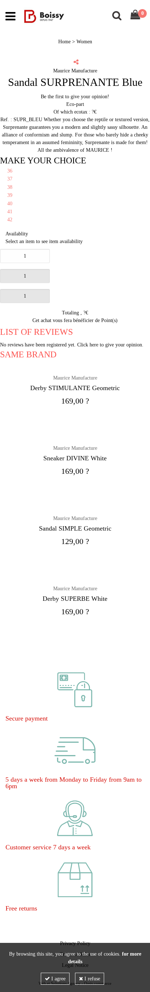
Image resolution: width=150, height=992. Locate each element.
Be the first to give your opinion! (75, 96)
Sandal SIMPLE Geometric (75, 528)
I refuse (91, 978)
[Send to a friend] (76, 62)
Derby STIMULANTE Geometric (75, 388)
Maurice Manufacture (75, 378)
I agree (58, 978)
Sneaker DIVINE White (75, 458)
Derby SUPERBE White (75, 598)
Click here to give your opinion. (110, 345)
